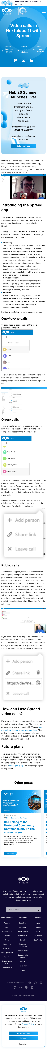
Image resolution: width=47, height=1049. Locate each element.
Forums (38, 927)
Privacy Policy (28, 1024)
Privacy (7, 936)
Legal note (7, 944)
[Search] (38, 909)
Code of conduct (7, 931)
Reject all (23, 1038)
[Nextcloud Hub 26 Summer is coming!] (7, 3)
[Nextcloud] (14, 11)
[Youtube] (21, 987)
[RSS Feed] (32, 987)
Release (25, 52)
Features (7, 957)
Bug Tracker (38, 940)
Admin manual (23, 931)
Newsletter (23, 966)
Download (22, 923)
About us (7, 923)
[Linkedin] (41, 982)
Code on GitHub (23, 951)
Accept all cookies (23, 1033)
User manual (22, 936)
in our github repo (17, 766)
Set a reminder (23, 146)
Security (23, 940)
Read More (10, 853)
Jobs (7, 927)
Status (23, 970)
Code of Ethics (7, 968)
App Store (22, 927)
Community (15, 818)
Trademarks (7, 948)
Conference (24, 818)
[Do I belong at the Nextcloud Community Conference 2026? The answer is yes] (21, 801)
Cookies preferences (15, 982)
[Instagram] (35, 982)
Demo (38, 931)
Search (22, 961)
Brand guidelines (7, 953)
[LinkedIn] (31, 60)
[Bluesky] (23, 60)
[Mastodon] (15, 60)
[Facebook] (30, 982)
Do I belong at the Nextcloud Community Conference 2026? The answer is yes (19, 827)
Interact (38, 918)
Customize (22, 1044)
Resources (23, 918)
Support (38, 923)
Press (7, 940)
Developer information (23, 945)
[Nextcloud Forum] (15, 987)
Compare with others (23, 956)
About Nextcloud (7, 918)
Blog (25, 49)
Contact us (38, 936)
